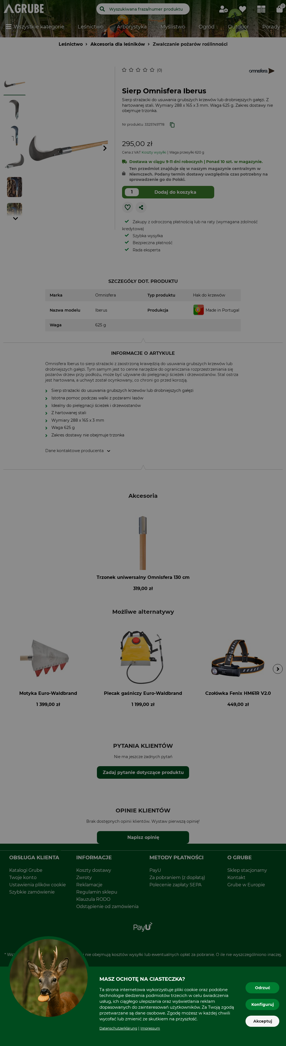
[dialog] (143, 523)
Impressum (150, 1028)
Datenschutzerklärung (118, 1028)
